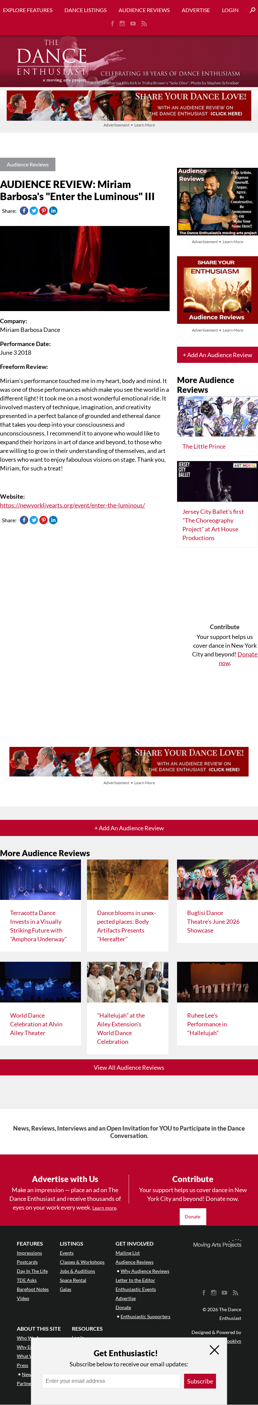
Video (23, 1298)
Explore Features (27, 10)
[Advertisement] (224, 588)
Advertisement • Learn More (129, 124)
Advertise (196, 10)
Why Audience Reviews (145, 1271)
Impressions (29, 1253)
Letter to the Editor (135, 1280)
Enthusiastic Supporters (145, 1316)
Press (22, 1365)
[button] (250, 10)
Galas (65, 1289)
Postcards (27, 1262)
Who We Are (30, 1338)
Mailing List (128, 1253)
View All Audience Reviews (129, 1067)
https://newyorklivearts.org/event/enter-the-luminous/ (72, 505)
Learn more (104, 1208)
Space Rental (73, 1280)
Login (230, 10)
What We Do (30, 1356)
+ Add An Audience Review (217, 354)
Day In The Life (32, 1271)
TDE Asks (27, 1280)
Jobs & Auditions (77, 1271)
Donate (193, 1216)
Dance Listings (85, 10)
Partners (26, 1383)
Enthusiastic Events (136, 1289)
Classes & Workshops (82, 1262)
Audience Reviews (144, 10)
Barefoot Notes (33, 1289)
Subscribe (200, 1381)
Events (67, 1253)
